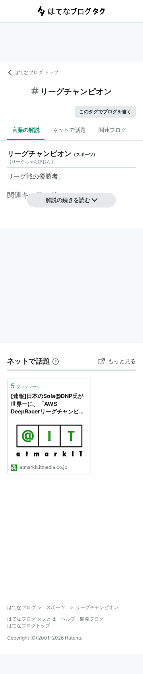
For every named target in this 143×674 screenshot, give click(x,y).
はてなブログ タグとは (31, 619)
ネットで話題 (69, 129)
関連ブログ (112, 129)
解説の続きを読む (68, 199)
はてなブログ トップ (36, 72)
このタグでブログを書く (105, 111)
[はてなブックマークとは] (55, 361)
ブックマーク (25, 386)
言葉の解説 (26, 129)
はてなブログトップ (28, 625)
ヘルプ (68, 619)
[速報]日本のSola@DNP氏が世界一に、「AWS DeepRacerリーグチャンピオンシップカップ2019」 (48, 404)
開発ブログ (92, 619)
